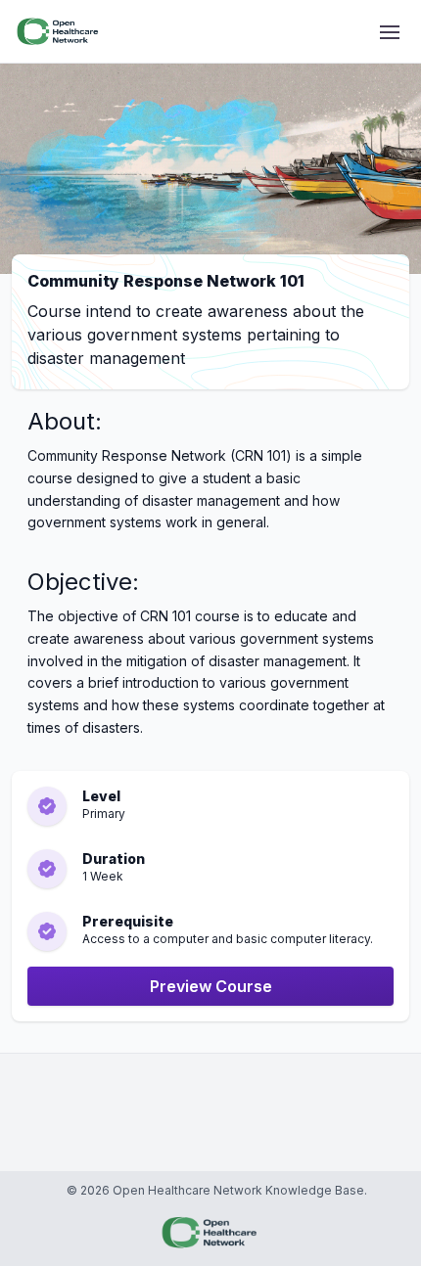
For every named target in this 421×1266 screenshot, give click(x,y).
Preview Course (211, 986)
